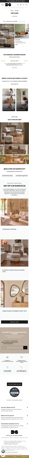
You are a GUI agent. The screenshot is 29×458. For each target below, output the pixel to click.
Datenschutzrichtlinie (8, 343)
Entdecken (14, 141)
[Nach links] (2, 1)
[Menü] (2, 5)
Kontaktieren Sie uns (14, 384)
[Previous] (12, 72)
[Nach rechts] (27, 1)
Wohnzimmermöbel (7, 175)
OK (25, 347)
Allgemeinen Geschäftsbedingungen (10, 341)
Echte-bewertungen (14, 57)
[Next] (16, 72)
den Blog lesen (14, 322)
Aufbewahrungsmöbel (22, 175)
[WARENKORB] (26, 5)
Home (12, 10)
